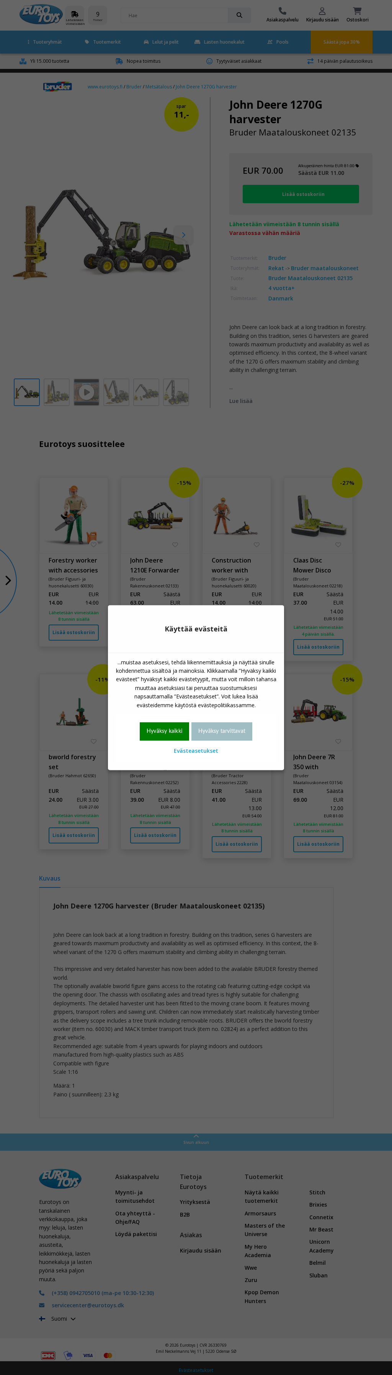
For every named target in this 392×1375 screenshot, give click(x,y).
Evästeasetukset (196, 751)
